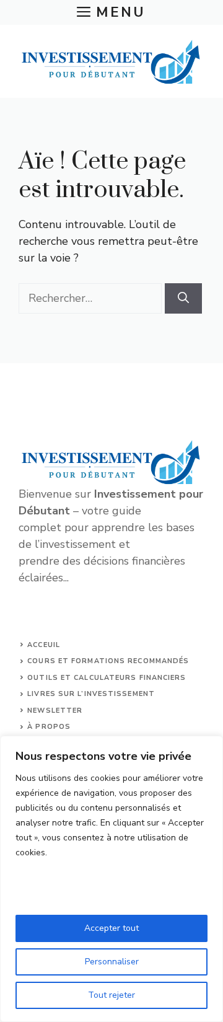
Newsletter (54, 710)
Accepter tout (111, 928)
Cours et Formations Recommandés (108, 661)
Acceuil (43, 645)
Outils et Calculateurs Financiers (106, 677)
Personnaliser (112, 961)
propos (53, 726)
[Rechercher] (183, 298)
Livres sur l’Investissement (91, 693)
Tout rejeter (111, 995)
